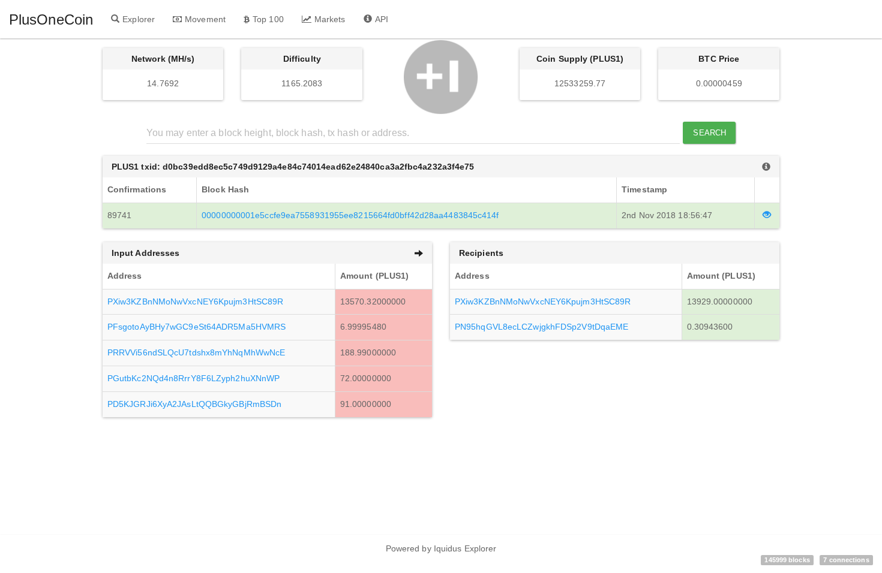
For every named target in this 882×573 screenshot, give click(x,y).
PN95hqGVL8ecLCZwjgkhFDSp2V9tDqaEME (541, 326)
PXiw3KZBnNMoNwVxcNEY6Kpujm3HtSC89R (195, 301)
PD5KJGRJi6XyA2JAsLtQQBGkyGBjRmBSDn (194, 404)
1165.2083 (301, 83)
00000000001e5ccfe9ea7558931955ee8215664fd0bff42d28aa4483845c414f (350, 215)
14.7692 (163, 83)
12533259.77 (579, 83)
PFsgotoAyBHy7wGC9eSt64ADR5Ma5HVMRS (196, 326)
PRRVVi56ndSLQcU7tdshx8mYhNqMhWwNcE (196, 352)
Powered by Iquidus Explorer (441, 548)
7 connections (846, 559)
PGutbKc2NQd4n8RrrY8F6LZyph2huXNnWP (193, 378)
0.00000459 (719, 83)
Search (709, 132)
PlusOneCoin (51, 19)
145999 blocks (786, 559)
